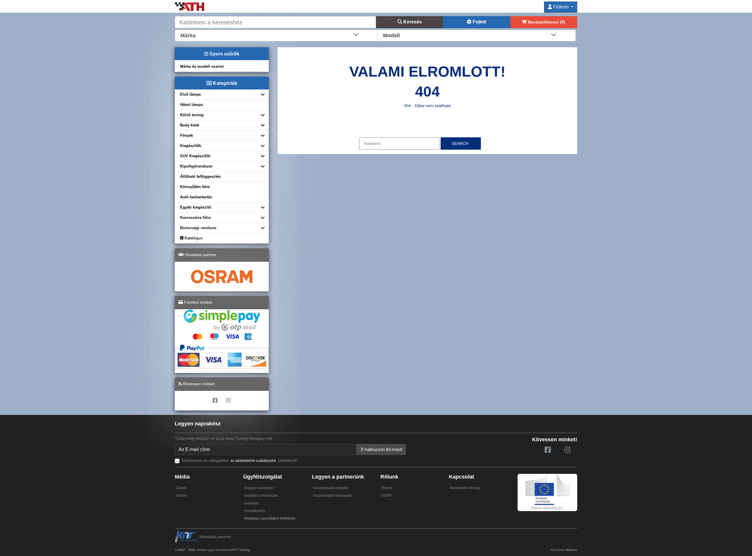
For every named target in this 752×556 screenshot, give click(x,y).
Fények (186, 135)
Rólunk (387, 488)
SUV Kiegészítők (195, 156)
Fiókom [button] (561, 6)
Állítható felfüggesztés (200, 176)
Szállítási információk (261, 496)
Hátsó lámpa (191, 104)
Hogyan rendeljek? (259, 488)
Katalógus (193, 238)
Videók (181, 496)
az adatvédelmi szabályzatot (253, 461)
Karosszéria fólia (195, 217)
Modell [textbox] (391, 35)
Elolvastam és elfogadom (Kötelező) (239, 460)
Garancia (251, 503)
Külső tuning (192, 115)
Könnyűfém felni (195, 187)
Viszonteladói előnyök (330, 488)
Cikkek (181, 488)
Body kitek (189, 125)
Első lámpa (190, 94)
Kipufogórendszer (196, 166)
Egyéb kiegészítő (195, 207)
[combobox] (276, 34)
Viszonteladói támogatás (332, 496)
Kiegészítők (190, 145)
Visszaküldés (254, 511)
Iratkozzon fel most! (382, 449)
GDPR (386, 496)
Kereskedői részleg (465, 488)
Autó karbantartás (196, 197)
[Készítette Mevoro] (251, 547)
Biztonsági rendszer (198, 228)
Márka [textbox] (188, 35)
